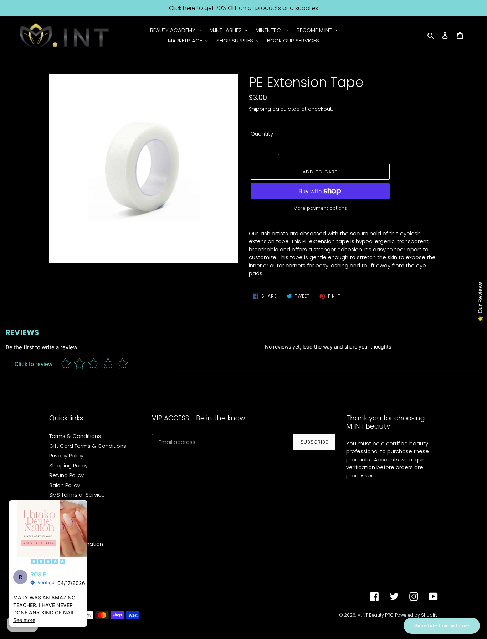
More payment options (320, 208)
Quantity (262, 133)
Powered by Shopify (416, 615)
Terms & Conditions (75, 436)
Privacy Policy (66, 455)
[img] (48, 562)
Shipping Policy (68, 465)
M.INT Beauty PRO (375, 615)
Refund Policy (66, 475)
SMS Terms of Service (77, 494)
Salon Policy (64, 485)
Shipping (260, 108)
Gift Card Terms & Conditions (87, 446)
